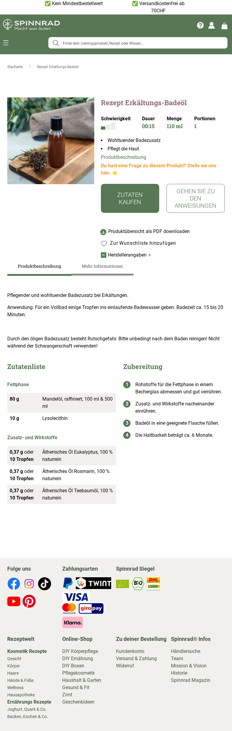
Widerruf (125, 666)
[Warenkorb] (224, 25)
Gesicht (14, 658)
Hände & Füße (20, 680)
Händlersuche (185, 651)
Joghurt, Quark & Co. (27, 709)
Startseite (15, 67)
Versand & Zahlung (136, 658)
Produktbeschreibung (123, 157)
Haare (13, 673)
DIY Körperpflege (80, 651)
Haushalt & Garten (81, 680)
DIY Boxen (73, 666)
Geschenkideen (78, 702)
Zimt (67, 695)
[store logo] (31, 25)
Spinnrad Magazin (190, 680)
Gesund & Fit (75, 687)
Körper (13, 665)
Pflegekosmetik (78, 673)
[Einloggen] (211, 25)
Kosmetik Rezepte (27, 651)
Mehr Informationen (102, 266)
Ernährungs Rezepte (29, 702)
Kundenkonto (130, 651)
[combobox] (138, 43)
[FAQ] (200, 25)
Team (177, 658)
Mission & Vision (189, 666)
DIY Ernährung (77, 658)
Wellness (15, 687)
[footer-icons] (13, 584)
